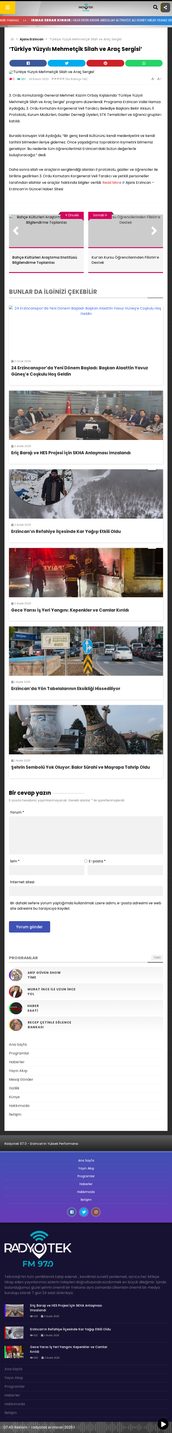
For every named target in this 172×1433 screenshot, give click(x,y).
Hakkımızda (19, 1105)
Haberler (17, 1062)
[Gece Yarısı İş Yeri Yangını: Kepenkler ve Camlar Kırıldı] (86, 572)
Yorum (17, 812)
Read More (111, 182)
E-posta (97, 861)
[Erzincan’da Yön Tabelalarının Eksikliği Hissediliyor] (86, 651)
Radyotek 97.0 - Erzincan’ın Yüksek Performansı (41, 1143)
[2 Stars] (55, 78)
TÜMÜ (157, 957)
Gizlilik (14, 1088)
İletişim (15, 1114)
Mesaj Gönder (21, 1079)
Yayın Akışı (18, 1070)
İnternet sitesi (22, 882)
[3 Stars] (58, 78)
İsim (15, 861)
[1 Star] (52, 78)
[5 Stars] (63, 78)
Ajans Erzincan (31, 39)
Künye (14, 1097)
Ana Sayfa (18, 1044)
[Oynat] (163, 1424)
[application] (86, 1426)
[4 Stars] (60, 78)
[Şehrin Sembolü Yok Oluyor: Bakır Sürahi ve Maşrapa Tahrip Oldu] (86, 729)
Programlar (19, 1053)
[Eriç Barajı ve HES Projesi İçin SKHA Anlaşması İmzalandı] (86, 415)
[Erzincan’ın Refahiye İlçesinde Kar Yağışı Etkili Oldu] (86, 494)
